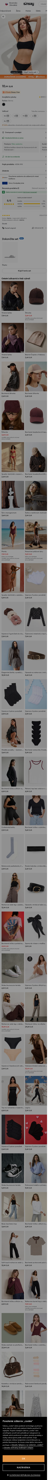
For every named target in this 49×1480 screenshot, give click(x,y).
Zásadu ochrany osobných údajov (18, 1447)
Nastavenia (23, 1467)
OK (23, 1458)
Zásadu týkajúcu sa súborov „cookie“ (27, 1445)
